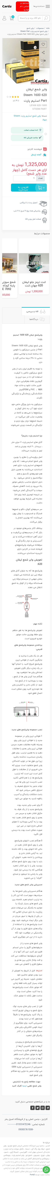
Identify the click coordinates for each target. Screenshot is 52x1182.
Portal (32, 1174)
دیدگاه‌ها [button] (34, 319)
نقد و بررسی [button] (32, 311)
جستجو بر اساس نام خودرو (24, 6)
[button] (11, 18)
